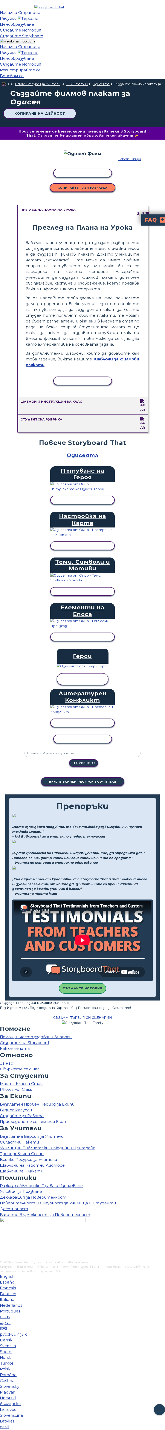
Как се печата (15, 1048)
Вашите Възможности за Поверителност (45, 1214)
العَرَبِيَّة (5, 1322)
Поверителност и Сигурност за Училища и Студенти (58, 1203)
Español (7, 1282)
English (7, 1276)
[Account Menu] (17, 41)
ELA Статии (77, 84)
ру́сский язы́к (13, 1334)
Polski (6, 1369)
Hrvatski (8, 1398)
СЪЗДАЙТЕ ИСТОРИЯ (82, 988)
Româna (8, 1375)
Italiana (7, 1299)
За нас (6, 1063)
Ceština (7, 1380)
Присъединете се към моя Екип (33, 1121)
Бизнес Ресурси (16, 1110)
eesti (4, 1427)
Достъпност (14, 1209)
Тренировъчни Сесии (22, 1153)
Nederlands (11, 1305)
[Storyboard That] (49, 7)
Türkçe (7, 1363)
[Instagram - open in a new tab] (2, 1243)
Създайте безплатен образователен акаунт (85, 135)
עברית (5, 1317)
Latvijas (7, 1421)
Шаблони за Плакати (21, 1171)
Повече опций (129, 159)
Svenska (8, 1346)
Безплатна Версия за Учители (32, 1136)
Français (8, 1288)
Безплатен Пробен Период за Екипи (37, 1104)
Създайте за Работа (22, 1116)
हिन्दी (3, 1328)
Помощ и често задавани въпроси (36, 1037)
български (10, 1403)
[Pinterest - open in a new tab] (2, 1257)
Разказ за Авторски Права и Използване (41, 1185)
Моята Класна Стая (21, 1083)
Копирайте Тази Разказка (82, 187)
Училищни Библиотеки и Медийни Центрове (47, 1148)
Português (10, 1311)
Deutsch (8, 1293)
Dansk (6, 1340)
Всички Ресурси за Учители (37, 84)
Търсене (81, 763)
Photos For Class (16, 1089)
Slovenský (9, 1386)
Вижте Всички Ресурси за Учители (82, 781)
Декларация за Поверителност (33, 1197)
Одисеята (101, 84)
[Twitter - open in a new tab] (2, 1250)
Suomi (6, 1351)
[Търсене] (28, 18)
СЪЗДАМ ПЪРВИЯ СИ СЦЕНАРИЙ (82, 1018)
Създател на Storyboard (24, 1042)
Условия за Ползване (21, 1191)
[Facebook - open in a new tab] (2, 1236)
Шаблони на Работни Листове (32, 1165)
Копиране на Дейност (39, 114)
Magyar (7, 1392)
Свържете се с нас (20, 1069)
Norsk (5, 1357)
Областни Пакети (19, 1142)
